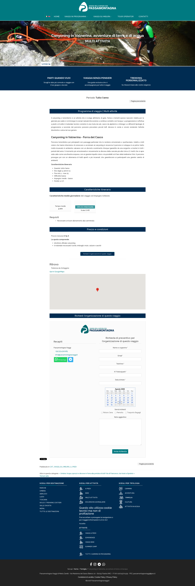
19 (120, 400)
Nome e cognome (120, 348)
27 (124, 402)
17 (112, 400)
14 (128, 398)
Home (56, 16)
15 (132, 398)
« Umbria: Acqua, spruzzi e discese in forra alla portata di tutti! (82, 473)
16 (108, 400)
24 (112, 402)
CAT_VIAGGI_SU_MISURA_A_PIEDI (63, 467)
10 (112, 398)
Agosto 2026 (120, 389)
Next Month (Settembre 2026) (133, 389)
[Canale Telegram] (99, 564)
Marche (43, 488)
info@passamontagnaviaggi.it (66, 355)
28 (128, 402)
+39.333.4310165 (61, 351)
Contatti (143, 16)
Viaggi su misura (101, 16)
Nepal (42, 508)
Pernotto (120, 412)
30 (108, 405)
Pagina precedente (138, 101)
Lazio (42, 497)
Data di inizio (120, 380)
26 (120, 402)
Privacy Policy (111, 577)
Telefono (120, 364)
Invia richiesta (120, 451)
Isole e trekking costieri (50, 503)
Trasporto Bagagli (134, 412)
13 (124, 398)
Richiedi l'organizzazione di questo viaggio (97, 254)
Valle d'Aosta (45, 505)
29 (132, 402)
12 (120, 398)
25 (116, 402)
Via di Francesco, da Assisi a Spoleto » (120, 473)
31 (112, 405)
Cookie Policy (100, 577)
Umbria (43, 491)
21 (128, 400)
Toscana (43, 500)
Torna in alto (44, 476)
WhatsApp (62, 360)
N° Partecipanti (120, 372)
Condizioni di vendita (86, 577)
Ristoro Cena (108, 412)
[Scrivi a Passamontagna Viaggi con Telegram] (70, 359)
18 (116, 400)
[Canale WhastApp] (103, 564)
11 (116, 398)
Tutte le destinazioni (49, 511)
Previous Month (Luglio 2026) (106, 389)
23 (108, 402)
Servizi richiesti (120, 409)
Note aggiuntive (120, 417)
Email (120, 356)
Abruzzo (43, 494)
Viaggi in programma (75, 16)
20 (124, 400)
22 (132, 400)
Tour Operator (126, 16)
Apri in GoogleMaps (57, 272)
